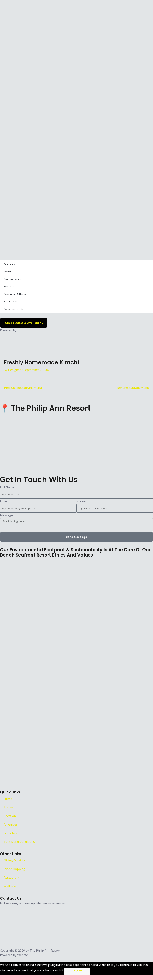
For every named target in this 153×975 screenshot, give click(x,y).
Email (3, 501)
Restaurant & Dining (15, 294)
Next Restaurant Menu (135, 388)
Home (8, 799)
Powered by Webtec (14, 955)
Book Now (11, 833)
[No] (94, 971)
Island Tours (11, 301)
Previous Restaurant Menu (21, 388)
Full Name (7, 487)
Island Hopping (14, 869)
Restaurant (11, 877)
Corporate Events (14, 309)
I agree (77, 970)
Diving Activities (12, 279)
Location (10, 816)
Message (6, 515)
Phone (81, 501)
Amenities (9, 264)
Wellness (9, 286)
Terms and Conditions (19, 842)
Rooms (8, 271)
